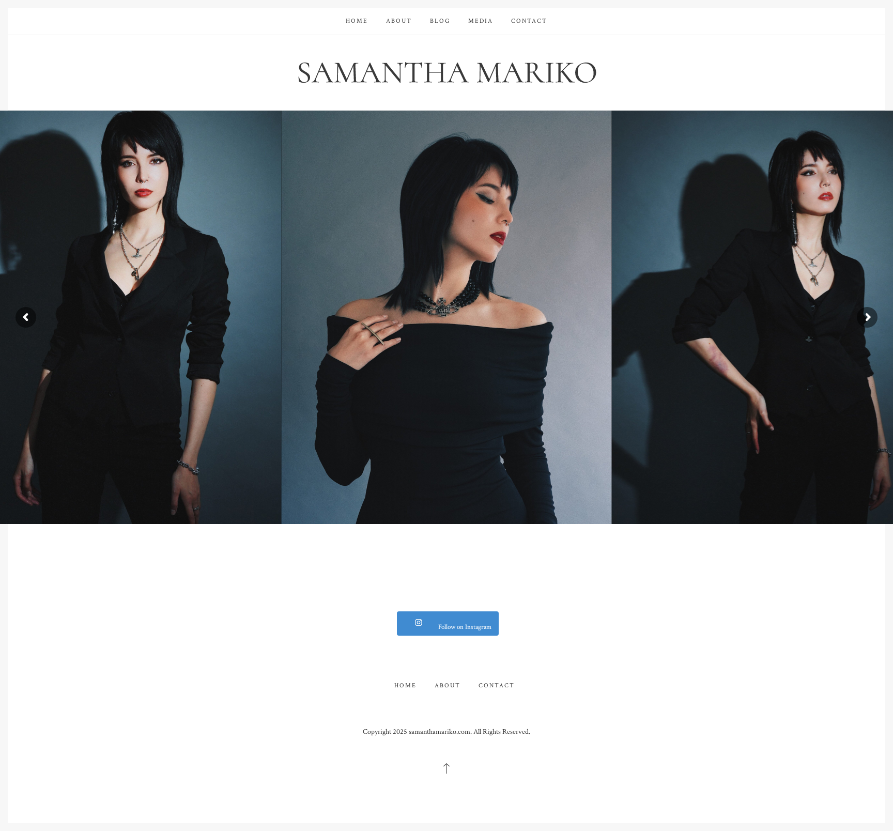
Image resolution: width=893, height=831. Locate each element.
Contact (529, 21)
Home (357, 21)
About (399, 21)
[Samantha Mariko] (446, 71)
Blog (440, 21)
